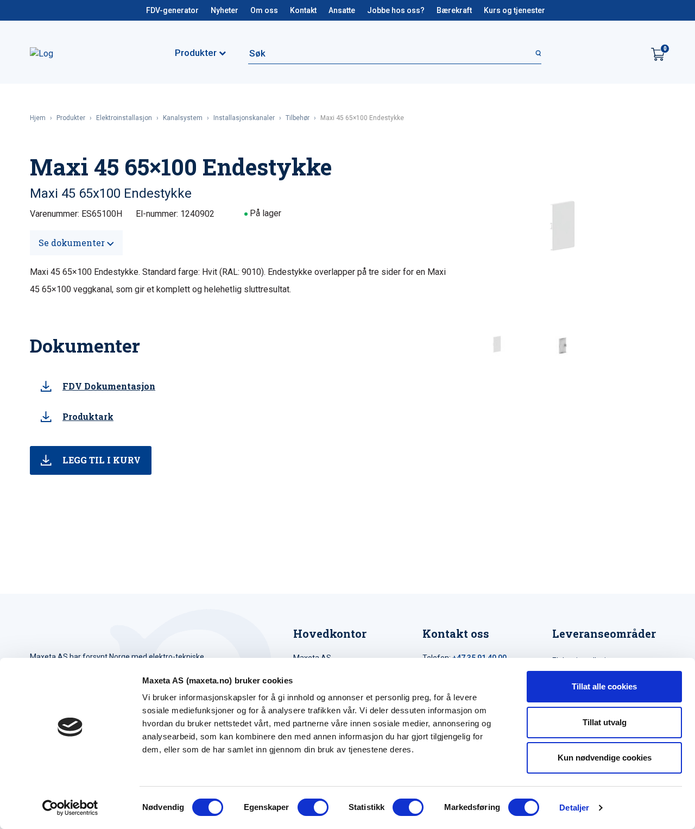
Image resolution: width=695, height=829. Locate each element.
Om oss (264, 10)
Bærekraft (454, 10)
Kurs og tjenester (514, 10)
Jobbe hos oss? (396, 10)
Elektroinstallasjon (124, 118)
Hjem (38, 118)
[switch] (313, 807)
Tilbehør (297, 118)
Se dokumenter (73, 242)
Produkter (70, 118)
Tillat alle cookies (604, 686)
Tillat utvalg (605, 722)
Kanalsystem (183, 118)
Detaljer (574, 807)
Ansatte (341, 10)
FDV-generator (172, 10)
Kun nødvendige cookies (605, 757)
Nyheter (224, 10)
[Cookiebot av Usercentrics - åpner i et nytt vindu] (70, 808)
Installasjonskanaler (244, 118)
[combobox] (394, 53)
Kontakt (303, 10)
